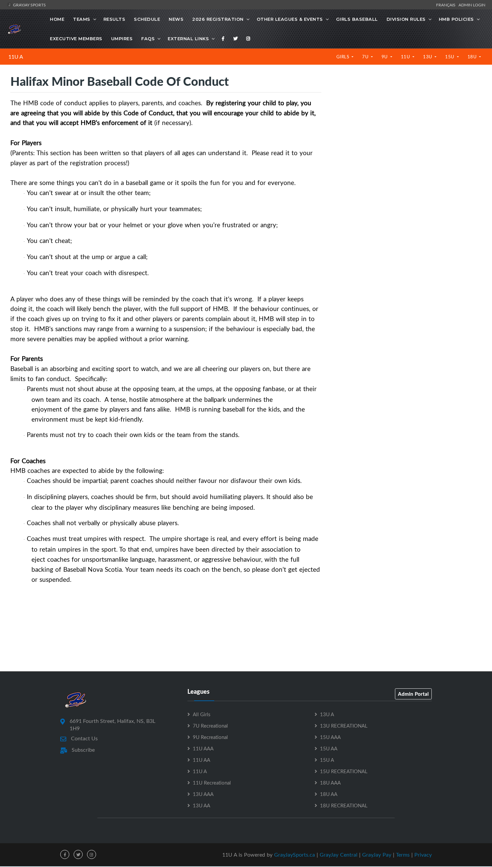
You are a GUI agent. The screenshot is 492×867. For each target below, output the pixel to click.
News (176, 19)
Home (57, 19)
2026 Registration (218, 19)
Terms (403, 854)
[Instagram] (248, 38)
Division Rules (406, 19)
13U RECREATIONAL (343, 725)
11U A (15, 56)
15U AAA (330, 737)
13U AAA (203, 794)
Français (447, 4)
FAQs (148, 38)
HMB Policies (456, 19)
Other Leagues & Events (290, 19)
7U (366, 57)
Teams (81, 19)
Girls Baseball (357, 19)
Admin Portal (413, 693)
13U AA (201, 805)
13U (428, 57)
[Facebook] (223, 38)
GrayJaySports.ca (294, 854)
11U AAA (203, 748)
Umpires (122, 38)
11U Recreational (212, 782)
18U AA (328, 794)
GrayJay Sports (29, 4)
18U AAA (330, 782)
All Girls (201, 714)
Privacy (423, 854)
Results (114, 19)
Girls (343, 57)
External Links (188, 38)
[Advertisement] (406, 131)
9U (385, 57)
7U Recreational (210, 725)
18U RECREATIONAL (343, 805)
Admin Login (472, 4)
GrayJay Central (338, 854)
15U (450, 57)
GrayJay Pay (376, 854)
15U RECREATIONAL (343, 771)
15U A (327, 759)
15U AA (328, 748)
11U (406, 57)
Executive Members (76, 38)
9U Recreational (210, 737)
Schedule (147, 19)
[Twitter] (236, 38)
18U (473, 57)
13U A (327, 714)
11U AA (201, 759)
